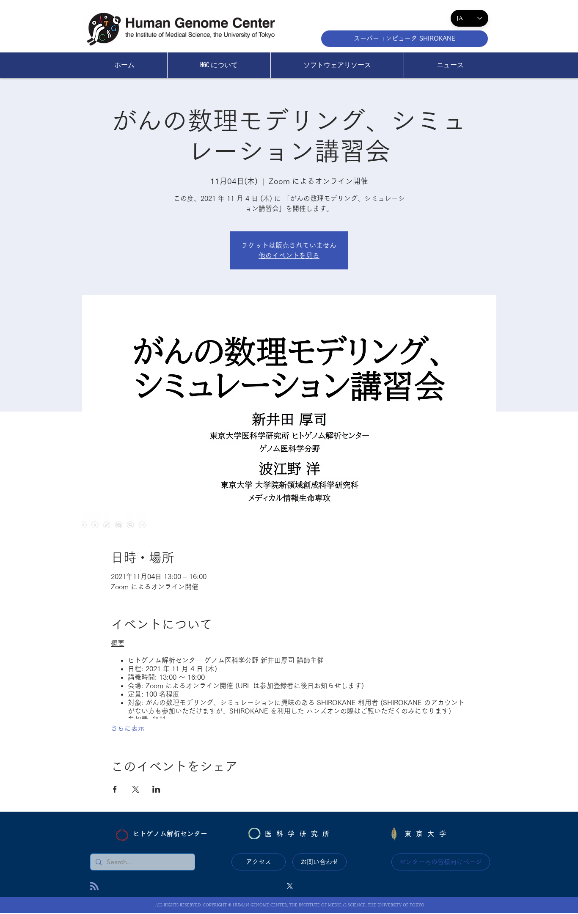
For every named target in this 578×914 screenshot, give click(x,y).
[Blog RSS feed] (94, 886)
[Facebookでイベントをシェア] (115, 789)
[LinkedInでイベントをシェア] (156, 789)
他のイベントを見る (289, 255)
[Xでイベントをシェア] (136, 789)
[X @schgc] (290, 886)
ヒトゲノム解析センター (170, 833)
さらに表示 (128, 728)
